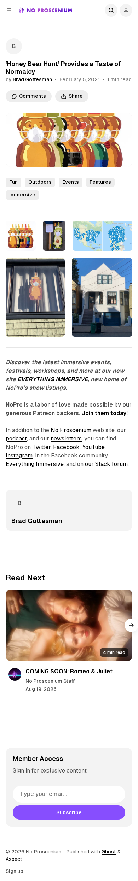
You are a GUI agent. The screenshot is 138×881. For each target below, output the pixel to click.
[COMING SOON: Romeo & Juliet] (69, 625)
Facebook (66, 447)
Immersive (22, 194)
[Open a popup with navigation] (9, 10)
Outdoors (40, 182)
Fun (13, 182)
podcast (16, 438)
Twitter (41, 447)
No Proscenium (71, 430)
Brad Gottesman (32, 79)
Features (100, 182)
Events (70, 182)
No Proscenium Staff (50, 681)
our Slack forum (106, 464)
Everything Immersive (35, 464)
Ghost (109, 852)
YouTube (93, 447)
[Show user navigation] (126, 10)
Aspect (14, 859)
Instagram (19, 455)
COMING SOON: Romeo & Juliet (69, 671)
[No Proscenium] (45, 10)
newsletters (66, 438)
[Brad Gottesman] (14, 46)
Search (111, 10)
